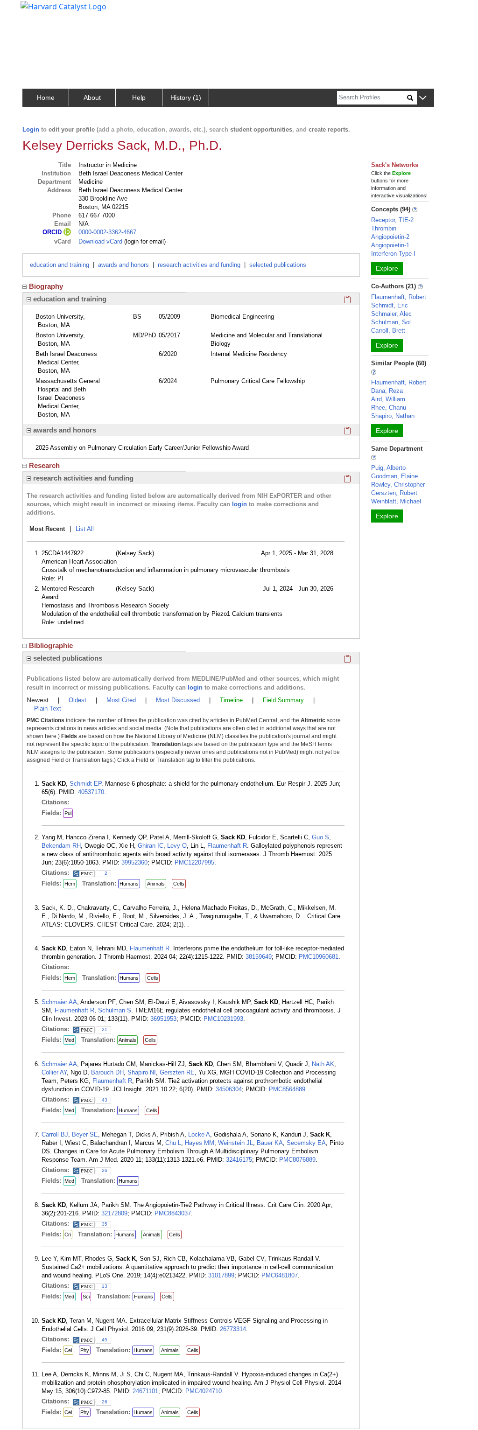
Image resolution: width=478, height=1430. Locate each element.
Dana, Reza (387, 390)
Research (44, 465)
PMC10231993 (223, 1018)
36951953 (163, 1018)
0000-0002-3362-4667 (107, 232)
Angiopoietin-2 (390, 236)
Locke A (199, 1134)
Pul (67, 813)
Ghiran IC (150, 845)
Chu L (173, 1142)
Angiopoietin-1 (390, 245)
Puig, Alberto (388, 467)
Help (139, 97)
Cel (68, 1350)
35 (104, 1224)
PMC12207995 (194, 862)
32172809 (114, 1213)
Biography (46, 286)
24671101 (145, 1391)
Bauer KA (270, 1142)
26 (104, 1170)
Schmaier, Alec (391, 313)
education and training (59, 264)
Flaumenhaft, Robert (398, 296)
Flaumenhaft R (227, 845)
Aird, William (388, 399)
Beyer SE (85, 1134)
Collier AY (54, 1072)
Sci (86, 1296)
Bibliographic (51, 645)
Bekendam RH (61, 845)
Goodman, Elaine (394, 476)
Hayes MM (199, 1142)
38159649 (259, 956)
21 (104, 1029)
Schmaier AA (59, 1001)
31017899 (221, 1275)
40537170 (91, 791)
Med (69, 1040)
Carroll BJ (55, 1134)
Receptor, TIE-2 (392, 219)
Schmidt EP (85, 783)
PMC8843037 (173, 1213)
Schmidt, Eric (389, 305)
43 (104, 1099)
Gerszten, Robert (394, 492)
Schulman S (114, 1010)
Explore (387, 268)
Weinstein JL (235, 1142)
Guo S (320, 837)
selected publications (277, 264)
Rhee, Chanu (388, 407)
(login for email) (144, 241)
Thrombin (383, 228)
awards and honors (123, 264)
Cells (178, 883)
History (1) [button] (185, 97)
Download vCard (100, 241)
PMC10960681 (318, 956)
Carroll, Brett (388, 330)
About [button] (92, 97)
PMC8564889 (287, 1089)
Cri (67, 1234)
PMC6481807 (279, 1275)
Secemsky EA (306, 1142)
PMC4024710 (203, 1391)
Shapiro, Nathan (393, 415)
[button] (423, 98)
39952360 (134, 862)
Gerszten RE (177, 1072)
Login (30, 129)
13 (104, 1286)
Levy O (177, 845)
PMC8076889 (297, 1159)
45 (104, 1339)
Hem (69, 883)
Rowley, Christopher (398, 484)
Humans (129, 883)
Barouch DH (107, 1072)
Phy (84, 1350)
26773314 (233, 1328)
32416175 (239, 1159)
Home (46, 97)
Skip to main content (39, 11)
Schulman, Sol (391, 322)
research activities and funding (199, 264)
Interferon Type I (393, 253)
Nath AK (323, 1063)
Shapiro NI (141, 1072)
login (239, 504)
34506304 (229, 1089)
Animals (156, 883)
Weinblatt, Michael (396, 501)
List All (85, 528)
